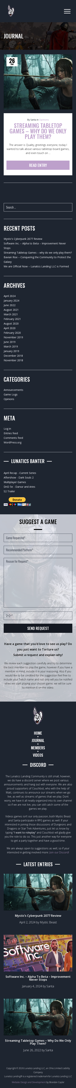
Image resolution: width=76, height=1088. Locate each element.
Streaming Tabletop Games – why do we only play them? (38, 252)
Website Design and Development (29, 1082)
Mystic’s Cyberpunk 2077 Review (23, 239)
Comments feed (13, 438)
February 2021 (12, 319)
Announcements (13, 390)
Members (38, 747)
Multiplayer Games (15, 482)
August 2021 (11, 309)
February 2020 (12, 332)
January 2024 (11, 300)
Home (38, 733)
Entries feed (11, 433)
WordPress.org (12, 442)
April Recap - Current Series (20, 473)
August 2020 (11, 323)
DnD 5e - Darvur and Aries (19, 486)
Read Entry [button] (38, 165)
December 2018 (13, 355)
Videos (38, 755)
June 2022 (9, 305)
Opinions (44, 119)
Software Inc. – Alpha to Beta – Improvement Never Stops (35, 246)
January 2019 (11, 351)
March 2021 (11, 314)
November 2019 (13, 337)
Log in (7, 428)
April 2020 (9, 328)
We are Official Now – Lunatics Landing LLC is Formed (36, 266)
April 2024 (9, 296)
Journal (38, 740)
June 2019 (9, 342)
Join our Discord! (59, 852)
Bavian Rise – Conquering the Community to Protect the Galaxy (37, 259)
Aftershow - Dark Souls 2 (19, 477)
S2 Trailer (9, 491)
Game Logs (11, 394)
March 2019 (11, 346)
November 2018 (13, 360)
